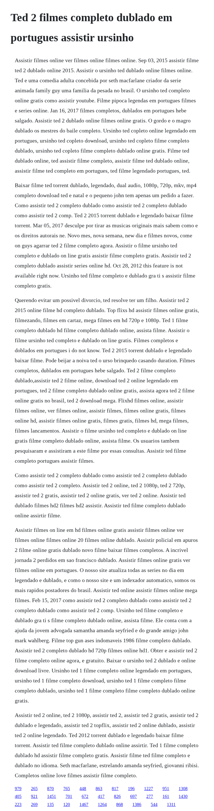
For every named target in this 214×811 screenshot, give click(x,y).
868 (119, 804)
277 (149, 796)
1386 (136, 804)
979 (18, 788)
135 (50, 804)
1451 (51, 796)
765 (66, 788)
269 (34, 804)
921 (34, 796)
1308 (183, 788)
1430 (183, 796)
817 (115, 788)
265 (34, 788)
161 (165, 796)
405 (18, 796)
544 (154, 804)
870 (50, 788)
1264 (102, 804)
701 (68, 796)
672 (85, 796)
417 (101, 796)
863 (99, 788)
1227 (148, 788)
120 (66, 804)
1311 (171, 804)
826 (117, 796)
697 (133, 796)
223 (18, 804)
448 (82, 788)
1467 (83, 804)
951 (165, 788)
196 (131, 788)
